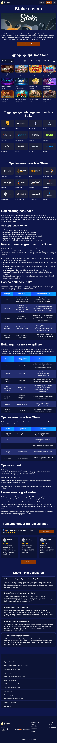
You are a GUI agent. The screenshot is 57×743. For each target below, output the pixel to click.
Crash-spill (34, 60)
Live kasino (20, 60)
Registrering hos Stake (10, 673)
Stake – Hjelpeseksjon (10, 702)
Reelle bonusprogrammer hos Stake (14, 676)
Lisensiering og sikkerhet (11, 695)
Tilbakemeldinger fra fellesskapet (13, 698)
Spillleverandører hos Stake (12, 669)
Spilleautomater (48, 60)
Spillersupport (8, 691)
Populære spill (6, 60)
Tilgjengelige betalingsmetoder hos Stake (16, 665)
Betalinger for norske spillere (12, 684)
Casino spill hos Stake (10, 680)
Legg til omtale (46, 531)
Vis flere (28, 562)
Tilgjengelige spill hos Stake (12, 662)
